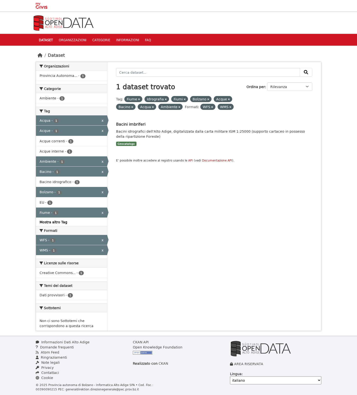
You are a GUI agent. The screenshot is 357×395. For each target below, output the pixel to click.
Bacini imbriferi (130, 124)
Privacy (47, 367)
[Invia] (306, 72)
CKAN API (141, 342)
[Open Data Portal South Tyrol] (63, 22)
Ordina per (255, 86)
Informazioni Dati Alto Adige (65, 342)
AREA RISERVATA (248, 363)
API (190, 160)
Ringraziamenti (53, 357)
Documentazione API (217, 160)
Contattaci (49, 372)
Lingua (236, 373)
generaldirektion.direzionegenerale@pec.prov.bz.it (102, 389)
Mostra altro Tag (53, 222)
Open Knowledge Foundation (157, 347)
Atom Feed (49, 352)
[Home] (40, 55)
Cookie (46, 377)
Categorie (101, 39)
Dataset (46, 39)
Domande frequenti (56, 347)
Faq (148, 39)
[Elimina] (139, 99)
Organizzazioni (72, 39)
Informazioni (127, 39)
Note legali (50, 362)
